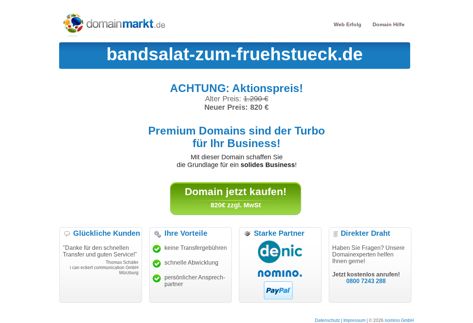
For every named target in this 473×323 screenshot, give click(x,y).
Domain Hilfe (388, 24)
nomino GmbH (399, 320)
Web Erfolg (347, 24)
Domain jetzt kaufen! (235, 191)
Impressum (354, 320)
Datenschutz (327, 320)
